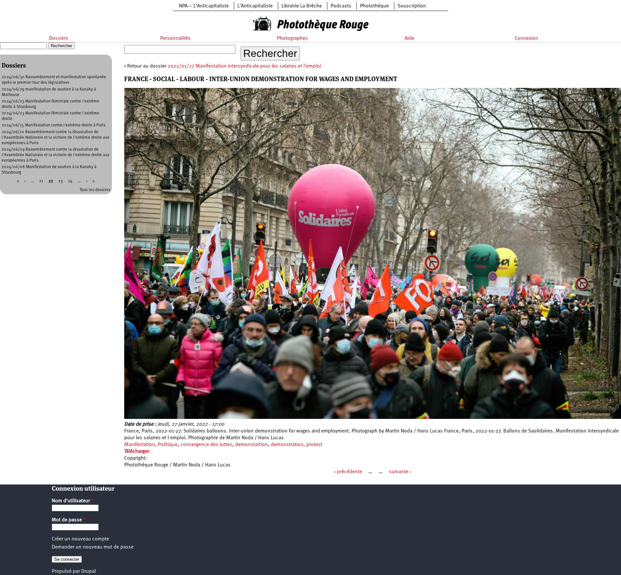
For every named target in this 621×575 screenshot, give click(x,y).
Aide (409, 38)
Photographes (292, 38)
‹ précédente (348, 471)
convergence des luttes (206, 444)
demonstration (287, 444)
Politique (168, 444)
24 (70, 181)
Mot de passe (69, 520)
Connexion (526, 38)
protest (314, 444)
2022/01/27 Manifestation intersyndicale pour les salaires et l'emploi (244, 66)
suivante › (400, 471)
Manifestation (139, 444)
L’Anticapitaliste (255, 6)
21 (41, 181)
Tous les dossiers (95, 190)
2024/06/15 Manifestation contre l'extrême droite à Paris (53, 125)
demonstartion (251, 444)
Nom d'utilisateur (73, 501)
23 (60, 181)
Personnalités (175, 38)
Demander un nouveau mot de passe (93, 547)
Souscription (412, 6)
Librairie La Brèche (301, 6)
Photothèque (374, 6)
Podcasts (341, 6)
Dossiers (58, 38)
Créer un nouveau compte (80, 539)
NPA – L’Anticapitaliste (204, 6)
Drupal (88, 571)
